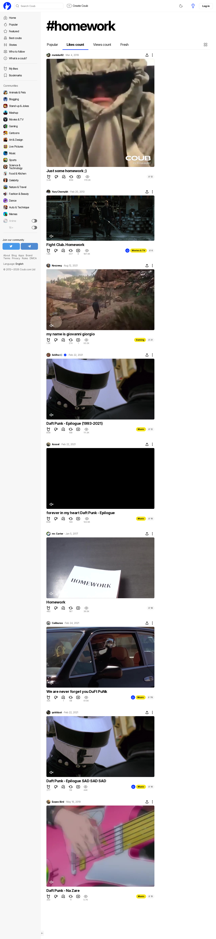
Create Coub (80, 5)
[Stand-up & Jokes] (20, 106)
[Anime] (20, 220)
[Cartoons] (20, 133)
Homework (55, 602)
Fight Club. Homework (65, 244)
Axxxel (55, 444)
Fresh (124, 45)
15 (150, 896)
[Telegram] (29, 246)
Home (12, 17)
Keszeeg (57, 265)
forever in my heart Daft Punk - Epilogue (80, 513)
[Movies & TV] (20, 119)
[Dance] (20, 200)
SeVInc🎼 (57, 355)
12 (150, 176)
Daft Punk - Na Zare (62, 890)
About (6, 255)
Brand (29, 255)
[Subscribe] (34, 221)
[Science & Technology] (20, 166)
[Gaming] (20, 126)
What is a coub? (18, 58)
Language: (13, 263)
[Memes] (20, 214)
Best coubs (15, 38)
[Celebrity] (20, 180)
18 (150, 608)
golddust (57, 712)
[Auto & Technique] (20, 207)
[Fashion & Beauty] (20, 193)
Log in (205, 6)
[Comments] (64, 177)
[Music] (20, 153)
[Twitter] (11, 246)
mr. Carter (57, 534)
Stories (13, 44)
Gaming (140, 340)
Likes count (75, 45)
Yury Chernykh (60, 192)
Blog (14, 255)
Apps (21, 255)
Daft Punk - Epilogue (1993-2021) (74, 423)
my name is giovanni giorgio (70, 334)
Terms (6, 258)
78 (150, 697)
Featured (14, 31)
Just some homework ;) (66, 171)
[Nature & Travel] (20, 187)
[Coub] (7, 6)
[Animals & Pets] (20, 92)
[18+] (34, 227)
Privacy (16, 258)
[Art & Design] (20, 139)
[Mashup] (20, 112)
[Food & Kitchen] (20, 173)
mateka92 (58, 55)
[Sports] (20, 160)
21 (150, 339)
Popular (13, 24)
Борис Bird (58, 802)
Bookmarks (15, 75)
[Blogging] (20, 99)
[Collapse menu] (42, 933)
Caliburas (57, 623)
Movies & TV (138, 250)
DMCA (33, 258)
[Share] (147, 55)
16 (150, 518)
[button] (206, 44)
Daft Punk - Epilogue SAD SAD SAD (76, 781)
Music (141, 429)
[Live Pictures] (20, 146)
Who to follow (17, 51)
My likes (13, 68)
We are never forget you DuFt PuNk (76, 691)
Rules (25, 258)
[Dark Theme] (181, 6)
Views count (102, 45)
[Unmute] (51, 236)
